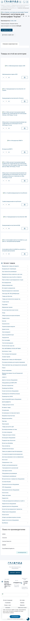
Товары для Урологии (7, 296)
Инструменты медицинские (8, 288)
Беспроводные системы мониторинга (11, 413)
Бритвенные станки (6, 351)
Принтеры (4, 421)
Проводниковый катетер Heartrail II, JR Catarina (12, 98)
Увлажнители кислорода (8, 448)
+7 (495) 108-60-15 (25, 583)
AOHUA (3, 534)
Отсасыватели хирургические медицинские (12, 454)
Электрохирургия (6, 332)
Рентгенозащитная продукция (9, 354)
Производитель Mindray (7, 388)
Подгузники (4, 304)
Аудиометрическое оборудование (10, 506)
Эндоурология (5, 337)
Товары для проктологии (8, 404)
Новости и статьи (22, 607)
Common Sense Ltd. (6, 541)
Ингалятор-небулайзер (7, 443)
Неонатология (5, 514)
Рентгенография (6, 340)
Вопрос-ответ (7, 605)
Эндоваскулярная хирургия (8, 326)
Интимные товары (6, 407)
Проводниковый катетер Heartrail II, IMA (11, 225)
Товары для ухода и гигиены (8, 435)
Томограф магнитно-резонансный (10, 467)
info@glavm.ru (17, 582)
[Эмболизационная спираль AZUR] (15, 66)
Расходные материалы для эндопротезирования (13, 362)
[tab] (10, 44)
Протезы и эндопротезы (7, 385)
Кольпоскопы (5, 492)
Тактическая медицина (7, 343)
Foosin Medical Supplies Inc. (8, 548)
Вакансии (22, 605)
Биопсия (4, 321)
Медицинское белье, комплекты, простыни (12, 274)
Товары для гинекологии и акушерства (11, 299)
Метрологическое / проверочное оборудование (13, 478)
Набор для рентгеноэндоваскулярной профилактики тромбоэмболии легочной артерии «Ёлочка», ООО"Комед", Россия (14, 124)
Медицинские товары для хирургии (10, 266)
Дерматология (5, 329)
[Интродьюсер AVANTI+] (15, 140)
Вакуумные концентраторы (8, 415)
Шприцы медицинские (7, 285)
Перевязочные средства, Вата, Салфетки (11, 277)
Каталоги (8, 607)
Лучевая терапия (6, 356)
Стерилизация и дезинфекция (9, 476)
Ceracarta (4, 537)
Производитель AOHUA (7, 396)
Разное (3, 367)
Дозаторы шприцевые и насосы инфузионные (13, 456)
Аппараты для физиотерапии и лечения (11, 517)
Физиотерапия (5, 424)
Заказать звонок (15, 572)
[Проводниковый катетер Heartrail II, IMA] (15, 217)
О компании (7, 602)
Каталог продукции (7, 600)
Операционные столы (7, 462)
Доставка (22, 600)
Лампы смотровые (6, 495)
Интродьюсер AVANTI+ (7, 149)
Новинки (22, 602)
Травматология (5, 318)
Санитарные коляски (7, 470)
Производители (22, 552)
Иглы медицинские (6, 282)
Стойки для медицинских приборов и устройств (13, 500)
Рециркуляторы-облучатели (8, 440)
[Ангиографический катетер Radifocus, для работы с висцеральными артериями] (15, 240)
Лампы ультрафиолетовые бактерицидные (12, 451)
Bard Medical (5, 522)
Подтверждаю (15, 616)
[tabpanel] (15, 47)
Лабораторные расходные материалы (11, 315)
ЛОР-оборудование (6, 487)
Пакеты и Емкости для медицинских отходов (12, 279)
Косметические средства (8, 345)
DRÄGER (4, 544)
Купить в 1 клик (7, 30)
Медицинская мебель (7, 418)
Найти (20, 2)
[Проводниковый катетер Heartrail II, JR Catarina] (15, 89)
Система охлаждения (7, 432)
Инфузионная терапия (7, 307)
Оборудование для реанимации (9, 473)
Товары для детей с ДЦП (8, 426)
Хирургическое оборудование (9, 503)
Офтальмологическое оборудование (10, 489)
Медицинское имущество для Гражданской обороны (12, 374)
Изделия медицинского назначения (10, 290)
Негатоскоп (5, 459)
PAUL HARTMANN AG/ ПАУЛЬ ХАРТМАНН (11, 348)
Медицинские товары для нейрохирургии (11, 359)
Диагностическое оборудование (9, 380)
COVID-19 (4, 377)
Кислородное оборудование (8, 437)
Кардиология (5, 498)
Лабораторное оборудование (9, 511)
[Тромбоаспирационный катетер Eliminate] (15, 193)
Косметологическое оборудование (10, 391)
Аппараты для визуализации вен (9, 465)
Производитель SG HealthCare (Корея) (11, 393)
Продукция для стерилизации (9, 268)
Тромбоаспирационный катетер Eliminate (11, 201)
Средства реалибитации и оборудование (11, 399)
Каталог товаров (9, 263)
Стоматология (5, 301)
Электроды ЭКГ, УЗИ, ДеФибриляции (10, 293)
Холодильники (5, 410)
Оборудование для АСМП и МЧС (9, 382)
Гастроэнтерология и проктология (10, 310)
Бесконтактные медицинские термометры (12, 509)
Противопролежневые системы (9, 429)
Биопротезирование (7, 370)
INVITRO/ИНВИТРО (6, 402)
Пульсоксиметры (6, 446)
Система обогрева (6, 481)
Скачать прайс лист (9, 35)
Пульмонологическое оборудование (10, 484)
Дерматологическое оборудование (10, 520)
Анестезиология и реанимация (9, 271)
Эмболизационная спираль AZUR (9, 74)
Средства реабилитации (8, 334)
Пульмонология (5, 323)
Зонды (3, 312)
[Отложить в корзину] (24, 77)
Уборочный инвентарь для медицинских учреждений (14, 365)
